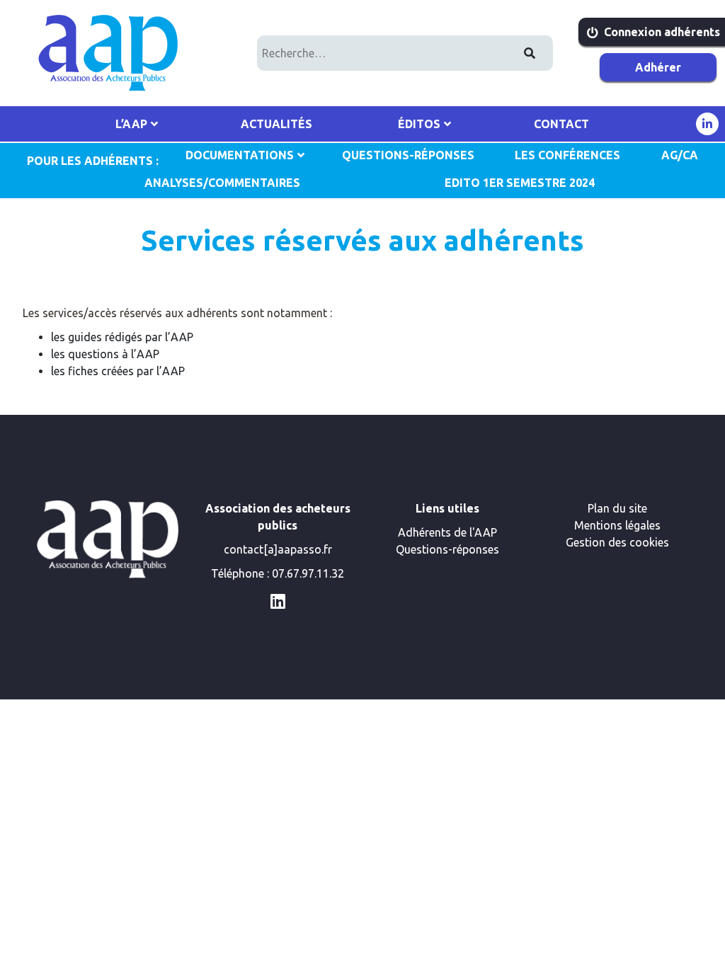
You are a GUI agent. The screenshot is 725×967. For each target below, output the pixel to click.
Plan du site (617, 508)
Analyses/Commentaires (222, 182)
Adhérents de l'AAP (447, 532)
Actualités (276, 124)
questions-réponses (408, 155)
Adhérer (658, 67)
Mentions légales (617, 525)
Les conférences (567, 155)
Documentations (239, 155)
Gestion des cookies (617, 542)
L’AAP (131, 124)
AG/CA (679, 155)
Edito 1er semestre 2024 (520, 182)
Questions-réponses (447, 549)
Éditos (419, 124)
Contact (561, 124)
